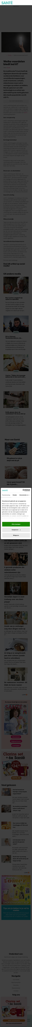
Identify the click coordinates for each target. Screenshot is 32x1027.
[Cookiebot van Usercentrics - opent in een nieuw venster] (23, 490)
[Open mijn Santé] (26, 3)
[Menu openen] (21, 3)
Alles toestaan (16, 524)
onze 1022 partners (12, 503)
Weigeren (16, 535)
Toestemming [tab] (6, 495)
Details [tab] (15, 495)
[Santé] (7, 2)
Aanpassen (15, 529)
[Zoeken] (29, 2)
